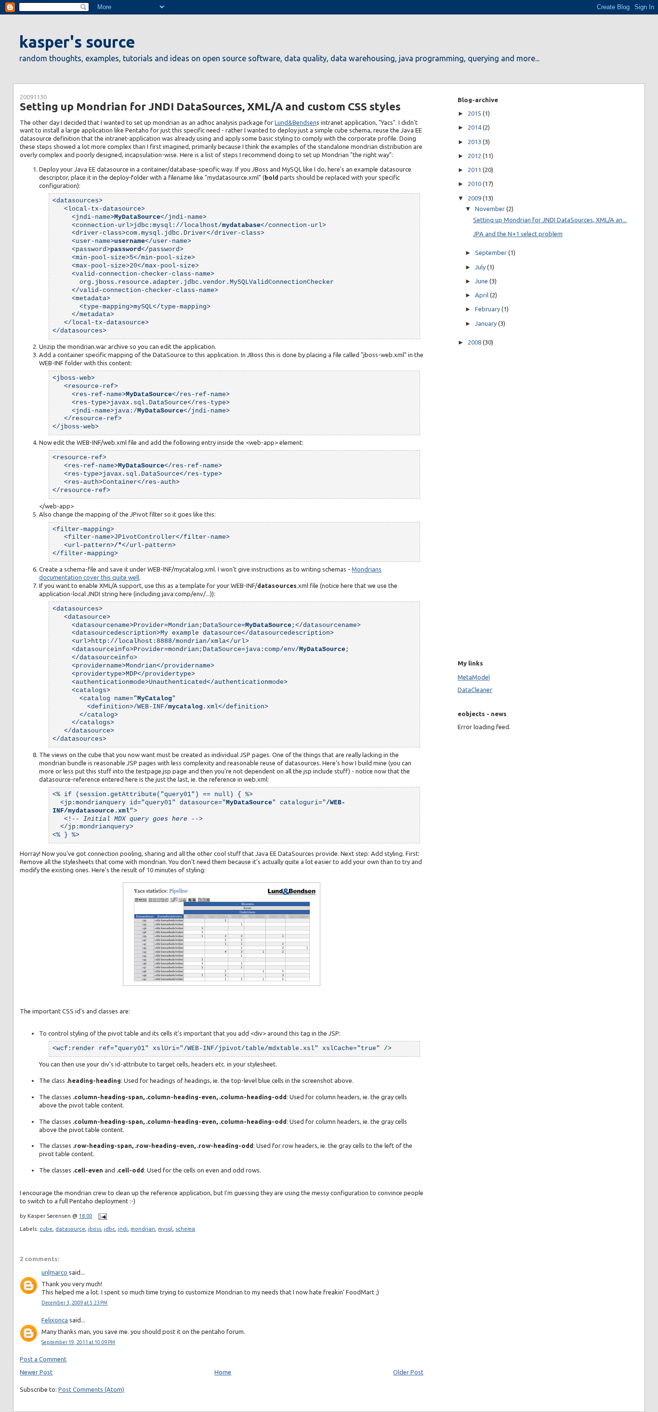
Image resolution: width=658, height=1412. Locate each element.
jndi (123, 1229)
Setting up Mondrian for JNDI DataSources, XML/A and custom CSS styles (210, 106)
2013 (475, 141)
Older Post (408, 1372)
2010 (475, 183)
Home (222, 1372)
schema (185, 1229)
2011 (475, 169)
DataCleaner (475, 689)
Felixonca (54, 1320)
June (482, 281)
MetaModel (474, 677)
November (490, 208)
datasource (70, 1229)
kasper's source (77, 42)
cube (46, 1229)
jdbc (109, 1229)
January (486, 323)
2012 (475, 155)
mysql (165, 1229)
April (482, 295)
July (481, 267)
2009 (475, 198)
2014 (475, 127)
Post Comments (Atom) (91, 1389)
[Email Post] (101, 1215)
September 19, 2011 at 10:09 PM (78, 1342)
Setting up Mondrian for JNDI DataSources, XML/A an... (550, 219)
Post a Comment (43, 1359)
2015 (475, 113)
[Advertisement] (486, 501)
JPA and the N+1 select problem (518, 233)
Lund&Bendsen (295, 122)
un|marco (54, 1272)
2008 (475, 342)
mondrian (143, 1229)
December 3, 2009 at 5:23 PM (74, 1302)
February (488, 309)
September (491, 252)
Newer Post (36, 1372)
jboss (94, 1229)
